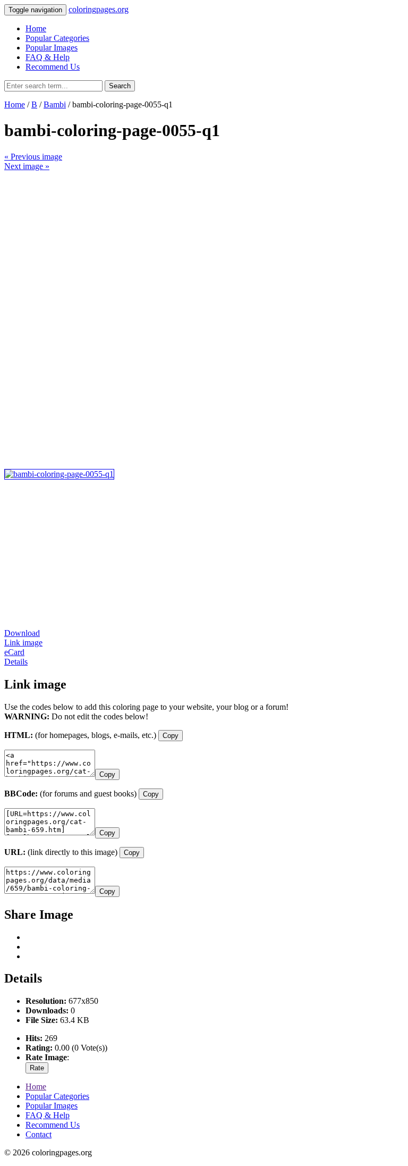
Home (36, 28)
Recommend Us (53, 66)
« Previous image (33, 156)
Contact (39, 1134)
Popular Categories (57, 38)
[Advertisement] (204, 245)
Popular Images (52, 47)
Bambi (55, 104)
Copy (170, 736)
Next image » (26, 166)
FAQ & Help (48, 57)
